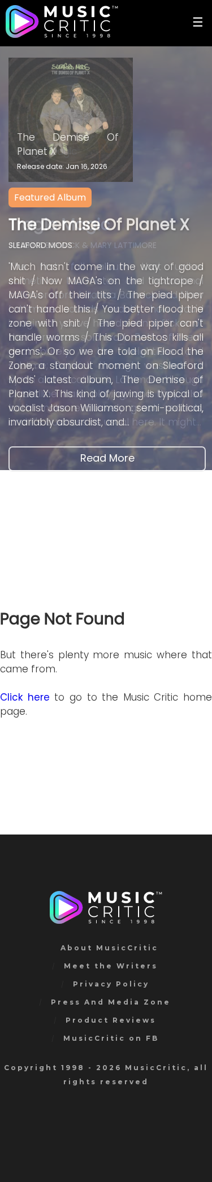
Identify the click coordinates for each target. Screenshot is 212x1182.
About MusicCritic (109, 948)
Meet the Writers (111, 966)
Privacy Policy (111, 984)
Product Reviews (111, 1020)
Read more (107, 458)
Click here (25, 697)
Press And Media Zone (111, 1002)
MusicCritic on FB (111, 1038)
